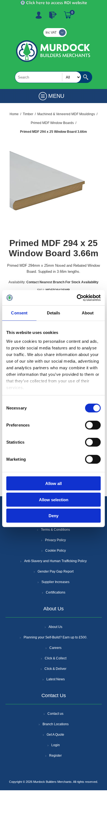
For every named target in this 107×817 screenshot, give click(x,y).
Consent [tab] (19, 313)
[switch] (93, 425)
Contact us (55, 714)
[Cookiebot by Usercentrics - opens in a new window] (77, 297)
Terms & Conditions (55, 530)
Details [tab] (53, 313)
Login (55, 745)
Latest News (55, 679)
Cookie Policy (55, 550)
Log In (53, 15)
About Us (55, 627)
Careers (55, 648)
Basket (68, 15)
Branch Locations (56, 724)
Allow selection (53, 499)
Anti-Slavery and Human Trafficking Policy (55, 561)
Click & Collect (55, 658)
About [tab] (88, 313)
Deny (53, 515)
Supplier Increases (55, 582)
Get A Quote (55, 735)
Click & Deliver (55, 669)
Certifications (55, 592)
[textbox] (48, 77)
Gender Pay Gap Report (56, 571)
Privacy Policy (55, 540)
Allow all (53, 483)
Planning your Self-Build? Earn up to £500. (55, 637)
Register (38, 15)
